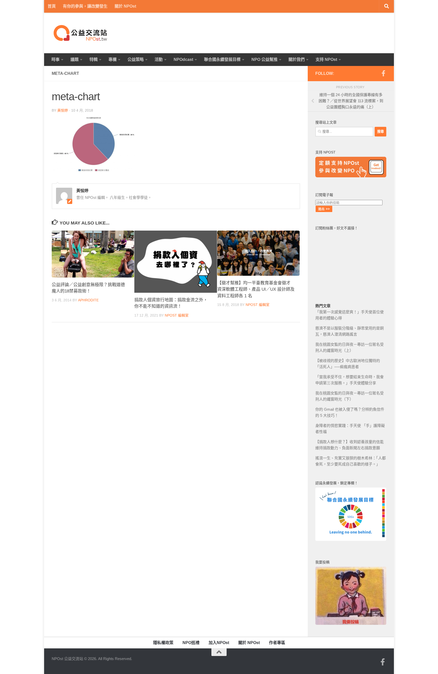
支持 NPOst (326, 59)
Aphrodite (88, 300)
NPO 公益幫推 (264, 59)
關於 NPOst (125, 6)
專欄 (112, 59)
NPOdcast (183, 59)
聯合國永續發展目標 (222, 59)
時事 (55, 59)
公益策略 (135, 59)
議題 (74, 59)
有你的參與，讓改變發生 (85, 6)
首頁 (52, 6)
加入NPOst (219, 643)
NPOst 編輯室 (177, 315)
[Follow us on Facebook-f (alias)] (383, 73)
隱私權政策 (163, 643)
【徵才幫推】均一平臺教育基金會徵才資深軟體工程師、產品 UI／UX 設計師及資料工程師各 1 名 (256, 289)
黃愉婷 (62, 110)
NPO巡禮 (190, 643)
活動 (159, 59)
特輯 (93, 59)
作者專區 (277, 643)
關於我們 (296, 59)
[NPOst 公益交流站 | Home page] (81, 33)
